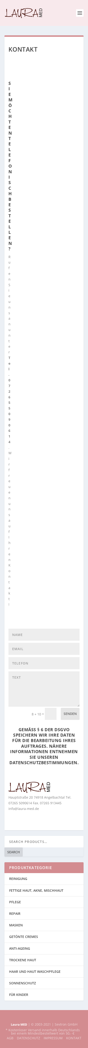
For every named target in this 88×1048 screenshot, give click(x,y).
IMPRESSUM (53, 1038)
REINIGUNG (18, 878)
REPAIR (14, 913)
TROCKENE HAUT (22, 960)
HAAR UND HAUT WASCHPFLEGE (35, 971)
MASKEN (16, 925)
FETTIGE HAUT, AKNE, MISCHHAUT (36, 890)
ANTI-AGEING (19, 948)
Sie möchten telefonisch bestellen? (10, 166)
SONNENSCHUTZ (22, 983)
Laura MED (19, 1024)
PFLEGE (15, 902)
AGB (10, 1038)
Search (13, 852)
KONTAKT (73, 1038)
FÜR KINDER (18, 994)
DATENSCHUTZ (28, 1038)
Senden (70, 713)
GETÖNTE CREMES (23, 936)
